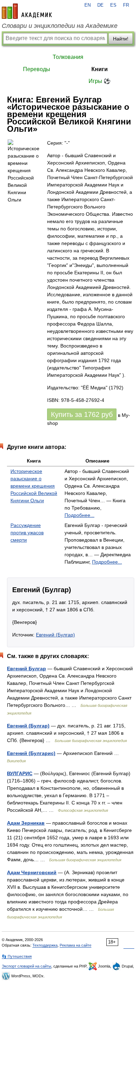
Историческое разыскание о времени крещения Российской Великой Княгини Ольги (33, 485)
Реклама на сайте (75, 945)
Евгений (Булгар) (55, 634)
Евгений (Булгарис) (31, 753)
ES (113, 5)
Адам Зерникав (26, 823)
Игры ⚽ (100, 81)
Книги (99, 69)
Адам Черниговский (31, 872)
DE (100, 5)
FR (126, 5)
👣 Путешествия (17, 956)
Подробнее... (80, 515)
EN (87, 5)
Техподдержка (45, 945)
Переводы (36, 69)
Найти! (120, 38)
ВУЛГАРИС (19, 773)
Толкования (68, 57)
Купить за (82, 414)
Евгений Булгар (26, 668)
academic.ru (27, 11)
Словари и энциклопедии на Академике (60, 25)
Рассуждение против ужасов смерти (27, 532)
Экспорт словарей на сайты (26, 966)
